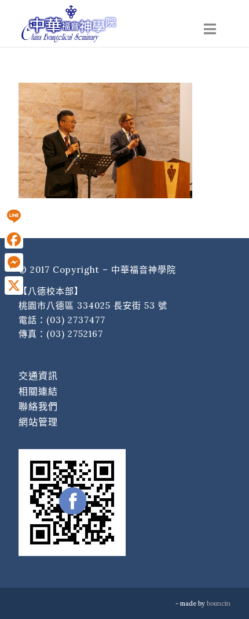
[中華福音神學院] (103, 23)
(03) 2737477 (75, 319)
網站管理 (38, 422)
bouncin (218, 603)
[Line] (13, 216)
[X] (13, 285)
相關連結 (38, 391)
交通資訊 (38, 375)
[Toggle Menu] (209, 29)
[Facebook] (13, 239)
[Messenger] (13, 262)
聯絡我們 (38, 406)
